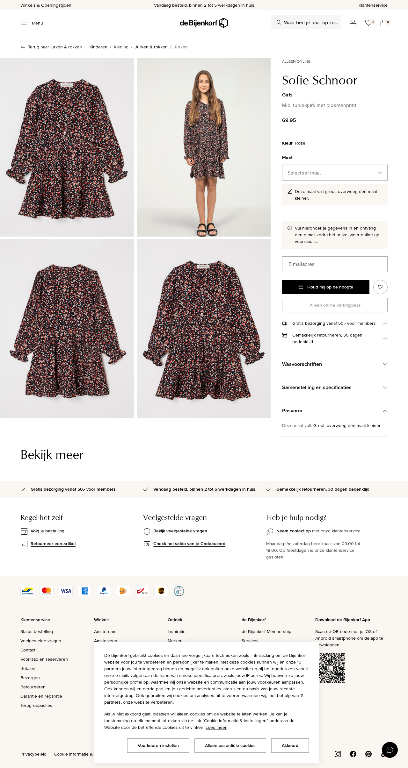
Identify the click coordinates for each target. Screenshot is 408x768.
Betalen (27, 668)
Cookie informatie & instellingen (85, 754)
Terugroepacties (36, 705)
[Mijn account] (353, 23)
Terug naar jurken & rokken (55, 46)
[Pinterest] (368, 753)
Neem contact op (293, 531)
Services (250, 640)
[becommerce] (178, 594)
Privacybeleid (33, 754)
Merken (175, 640)
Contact (27, 649)
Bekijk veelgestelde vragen (180, 531)
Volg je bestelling (47, 531)
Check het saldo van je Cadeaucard (189, 543)
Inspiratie (177, 631)
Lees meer (216, 727)
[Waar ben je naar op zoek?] (279, 22)
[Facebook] (353, 753)
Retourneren (33, 686)
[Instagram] (338, 753)
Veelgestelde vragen (40, 640)
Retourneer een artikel (53, 543)
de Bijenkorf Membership (266, 631)
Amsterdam (105, 631)
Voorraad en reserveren (44, 659)
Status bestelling (36, 631)
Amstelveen (105, 640)
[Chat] (390, 750)
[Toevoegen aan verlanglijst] (380, 287)
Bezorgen (30, 677)
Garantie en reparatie (41, 696)
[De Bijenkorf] (204, 23)
